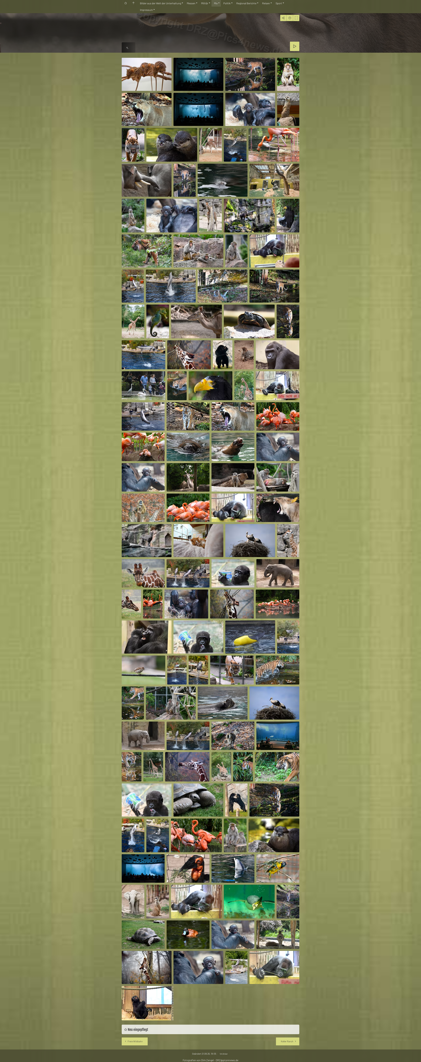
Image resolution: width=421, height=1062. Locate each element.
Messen (191, 3)
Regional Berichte (246, 3)
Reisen (266, 3)
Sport (279, 3)
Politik (227, 3)
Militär (204, 3)
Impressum (146, 9)
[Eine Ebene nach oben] (127, 48)
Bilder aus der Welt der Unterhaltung (160, 3)
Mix (216, 3)
